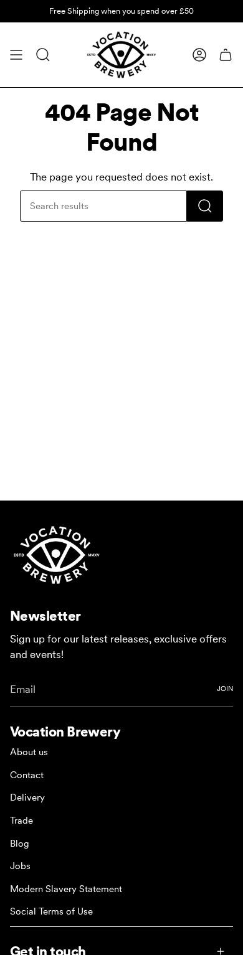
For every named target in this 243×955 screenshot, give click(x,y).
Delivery (27, 797)
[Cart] (225, 55)
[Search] (205, 206)
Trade (21, 820)
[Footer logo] (56, 555)
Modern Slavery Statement (66, 889)
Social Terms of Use (51, 911)
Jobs (20, 866)
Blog (19, 843)
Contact (27, 775)
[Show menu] (16, 55)
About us (29, 752)
